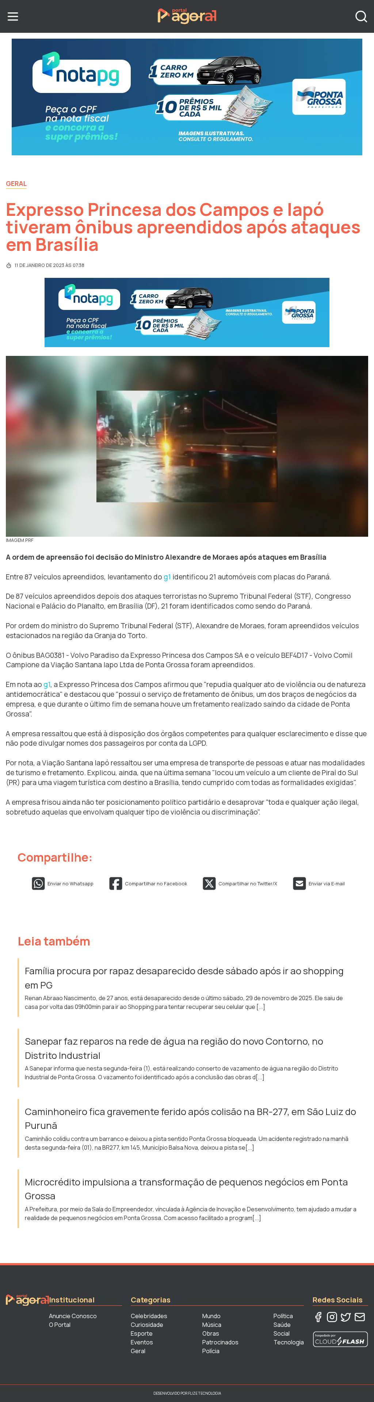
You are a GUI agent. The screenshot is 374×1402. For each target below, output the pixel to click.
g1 (167, 577)
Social (282, 1333)
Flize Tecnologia (204, 1393)
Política (283, 1316)
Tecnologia (289, 1342)
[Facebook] (318, 1317)
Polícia (211, 1351)
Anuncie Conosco (73, 1316)
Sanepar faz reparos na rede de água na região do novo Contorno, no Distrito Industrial (174, 1048)
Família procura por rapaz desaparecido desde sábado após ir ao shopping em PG (184, 977)
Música (211, 1325)
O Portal (59, 1325)
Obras (210, 1333)
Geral (16, 183)
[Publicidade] (187, 97)
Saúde (282, 1325)
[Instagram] (332, 1317)
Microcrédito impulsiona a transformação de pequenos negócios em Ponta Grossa (186, 1189)
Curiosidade (147, 1325)
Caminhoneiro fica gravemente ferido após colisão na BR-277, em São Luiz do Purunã (190, 1118)
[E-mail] (359, 1317)
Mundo (211, 1316)
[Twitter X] (345, 1317)
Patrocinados (220, 1342)
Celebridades (149, 1316)
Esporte (142, 1333)
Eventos (142, 1342)
